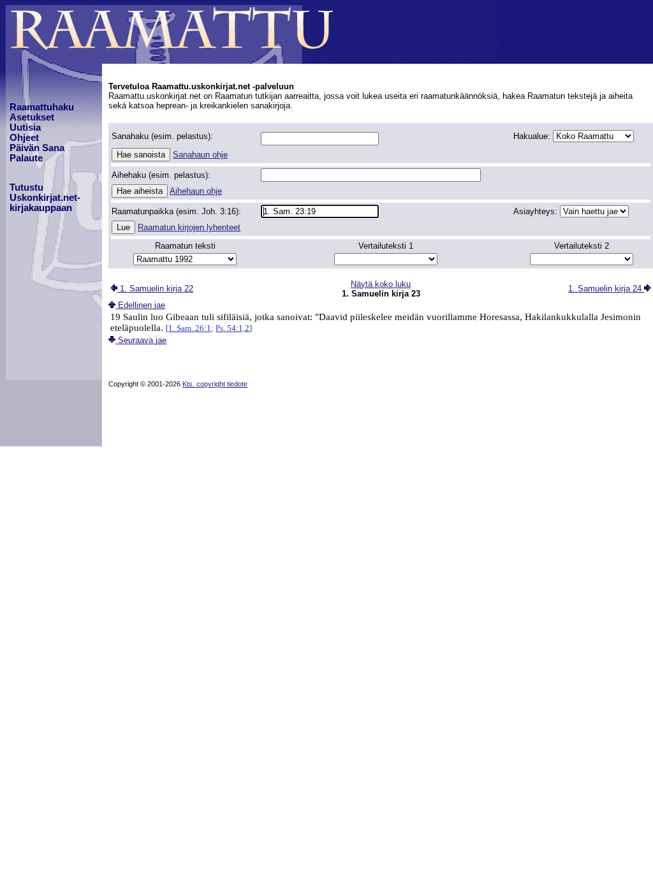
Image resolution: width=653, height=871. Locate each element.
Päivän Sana (37, 148)
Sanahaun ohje (200, 154)
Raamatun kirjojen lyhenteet (189, 227)
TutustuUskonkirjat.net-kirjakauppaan (45, 197)
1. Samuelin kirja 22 (155, 288)
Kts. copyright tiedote (214, 384)
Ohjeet (24, 138)
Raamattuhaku (42, 107)
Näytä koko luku (381, 284)
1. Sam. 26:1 (189, 328)
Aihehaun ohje (196, 191)
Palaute (26, 158)
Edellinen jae (140, 305)
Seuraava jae (140, 340)
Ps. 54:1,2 (232, 328)
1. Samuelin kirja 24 (606, 288)
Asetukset (32, 117)
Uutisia (25, 127)
